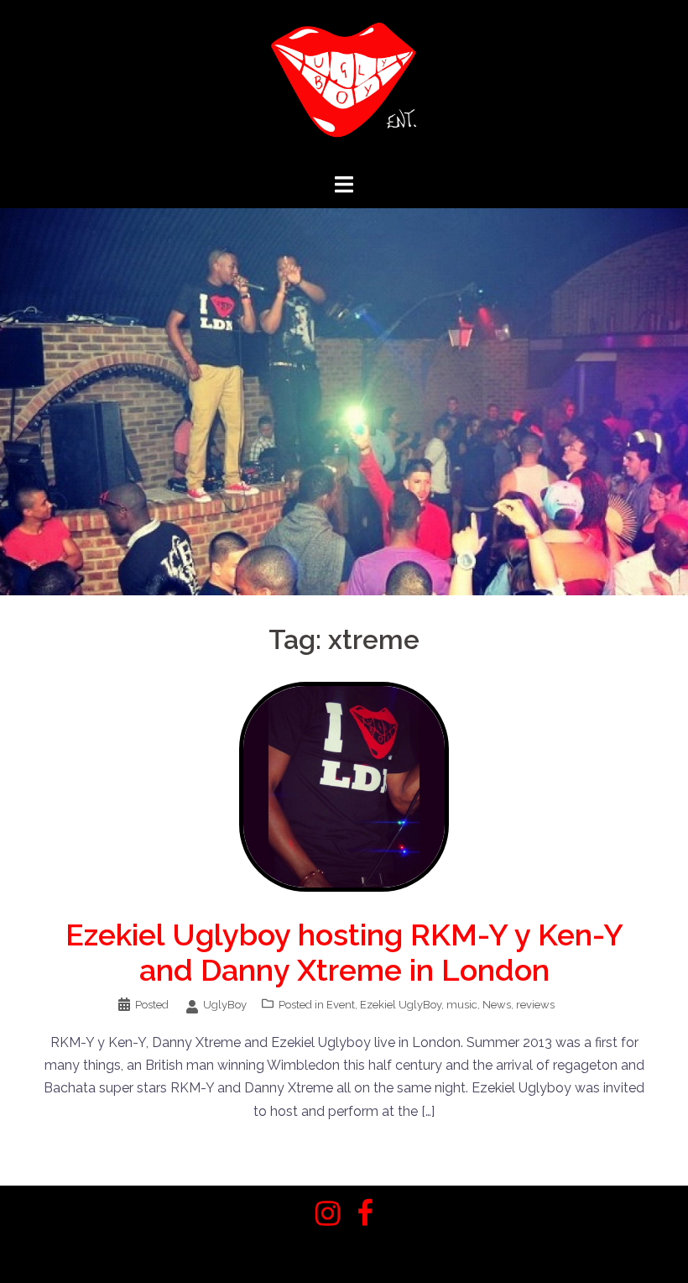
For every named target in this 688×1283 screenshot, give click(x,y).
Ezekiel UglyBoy (400, 1004)
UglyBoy (225, 1004)
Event (340, 1004)
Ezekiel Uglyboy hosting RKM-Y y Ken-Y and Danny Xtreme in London (344, 952)
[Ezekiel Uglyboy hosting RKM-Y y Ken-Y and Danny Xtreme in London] (344, 785)
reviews (535, 1004)
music (461, 1004)
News (496, 1004)
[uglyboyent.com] (344, 85)
